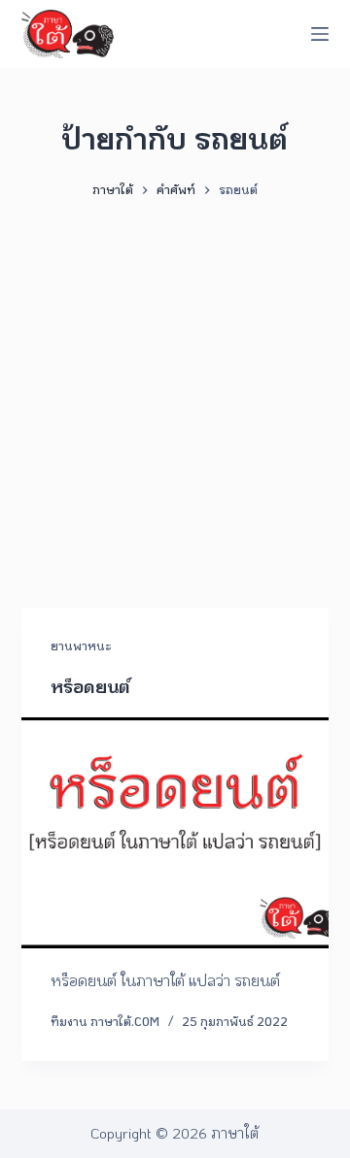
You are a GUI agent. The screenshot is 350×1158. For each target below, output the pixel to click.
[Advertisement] (175, 394)
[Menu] (320, 34)
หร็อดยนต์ (90, 686)
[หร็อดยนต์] (175, 832)
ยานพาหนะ (81, 645)
